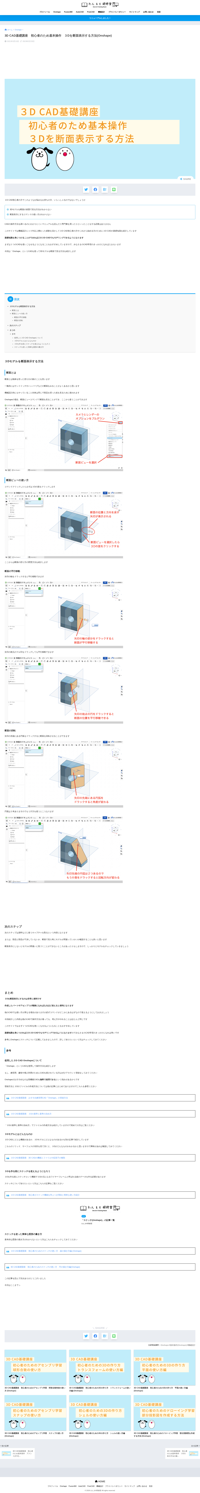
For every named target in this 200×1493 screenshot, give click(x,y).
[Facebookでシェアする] (95, 189)
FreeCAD (91, 12)
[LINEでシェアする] (114, 189)
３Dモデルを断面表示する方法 (22, 306)
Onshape (57, 12)
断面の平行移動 (20, 317)
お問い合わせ (148, 12)
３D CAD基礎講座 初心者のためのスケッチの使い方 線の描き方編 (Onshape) (46, 1251)
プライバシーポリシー (117, 12)
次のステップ (15, 325)
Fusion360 (68, 12)
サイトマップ (134, 12)
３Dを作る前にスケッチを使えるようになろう (32, 344)
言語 (159, 12)
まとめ (12, 330)
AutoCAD (80, 12)
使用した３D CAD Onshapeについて (28, 338)
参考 (13, 334)
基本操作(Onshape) (178, 1345)
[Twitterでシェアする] (86, 189)
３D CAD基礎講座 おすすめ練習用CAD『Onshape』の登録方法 (39, 1098)
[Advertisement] (100, 61)
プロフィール (44, 12)
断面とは (15, 310)
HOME (101, 1481)
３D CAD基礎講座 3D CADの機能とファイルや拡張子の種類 (38, 1158)
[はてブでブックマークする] (105, 189)
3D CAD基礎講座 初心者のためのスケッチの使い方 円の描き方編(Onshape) (45, 1267)
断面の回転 (18, 320)
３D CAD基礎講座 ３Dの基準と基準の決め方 (31, 1114)
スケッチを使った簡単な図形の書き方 (29, 347)
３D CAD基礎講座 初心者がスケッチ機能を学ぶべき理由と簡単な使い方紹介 (45, 1195)
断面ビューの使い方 (20, 314)
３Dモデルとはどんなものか (25, 341)
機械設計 (101, 12)
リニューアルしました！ (100, 18)
